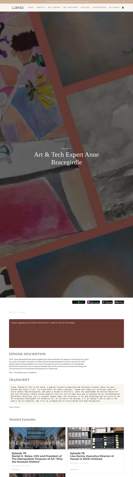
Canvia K (40, 7)
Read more (16, 469)
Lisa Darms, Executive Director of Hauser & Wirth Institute (92, 456)
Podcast (85, 7)
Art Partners (70, 7)
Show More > (14, 407)
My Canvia (114, 7)
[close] (124, 2)
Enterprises (99, 7)
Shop (31, 7)
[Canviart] (17, 7)
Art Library (54, 7)
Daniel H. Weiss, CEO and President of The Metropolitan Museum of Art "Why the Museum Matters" (37, 457)
